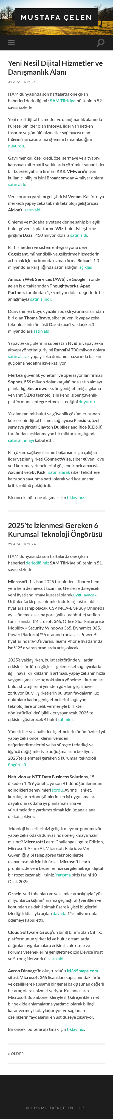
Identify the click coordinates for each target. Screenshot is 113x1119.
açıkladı (86, 267)
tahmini (65, 719)
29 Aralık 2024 (22, 544)
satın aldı (16, 184)
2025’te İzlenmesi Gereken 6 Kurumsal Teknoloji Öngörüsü (55, 530)
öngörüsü (17, 764)
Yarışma (63, 874)
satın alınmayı (21, 440)
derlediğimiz (37, 562)
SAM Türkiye (63, 100)
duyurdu (16, 145)
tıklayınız (75, 497)
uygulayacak (85, 594)
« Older (16, 1053)
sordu (57, 789)
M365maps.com (82, 970)
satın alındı (40, 299)
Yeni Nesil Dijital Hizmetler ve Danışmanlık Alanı (55, 67)
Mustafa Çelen (56, 17)
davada (59, 913)
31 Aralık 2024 (22, 82)
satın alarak (19, 356)
